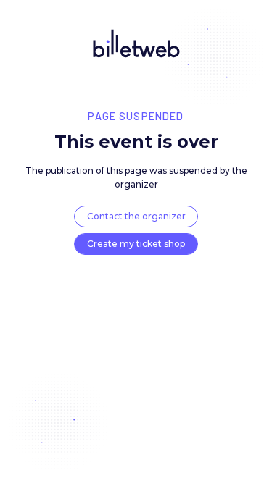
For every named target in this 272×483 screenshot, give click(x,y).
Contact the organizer (136, 216)
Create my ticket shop (136, 243)
